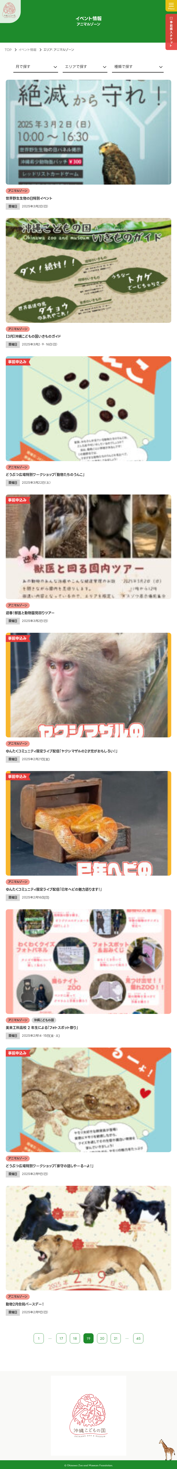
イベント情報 (27, 49)
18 (75, 1338)
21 (116, 1338)
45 (138, 1338)
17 (61, 1338)
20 (102, 1338)
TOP (8, 49)
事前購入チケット (171, 34)
